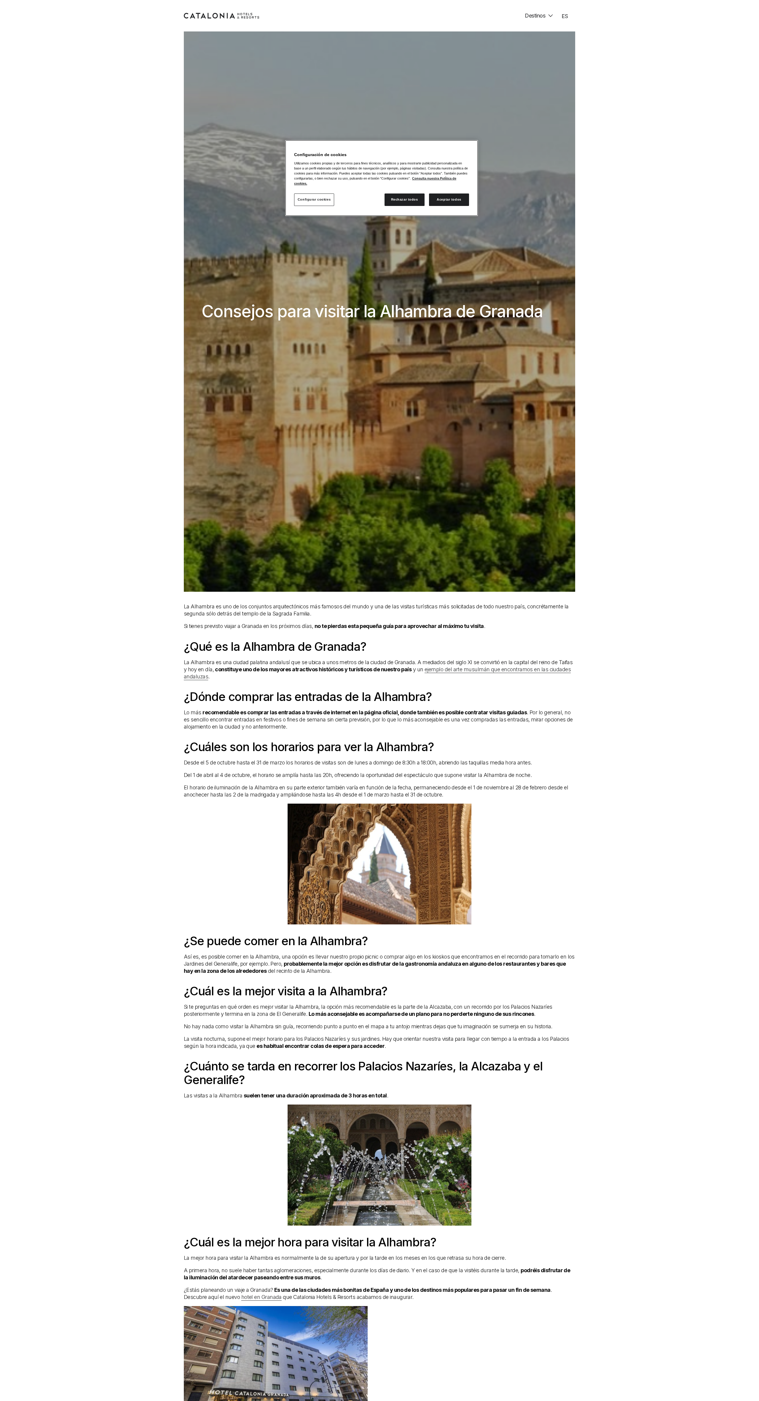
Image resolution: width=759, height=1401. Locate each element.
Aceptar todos (449, 199)
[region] (381, 178)
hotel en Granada (261, 1297)
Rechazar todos (404, 199)
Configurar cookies (314, 199)
